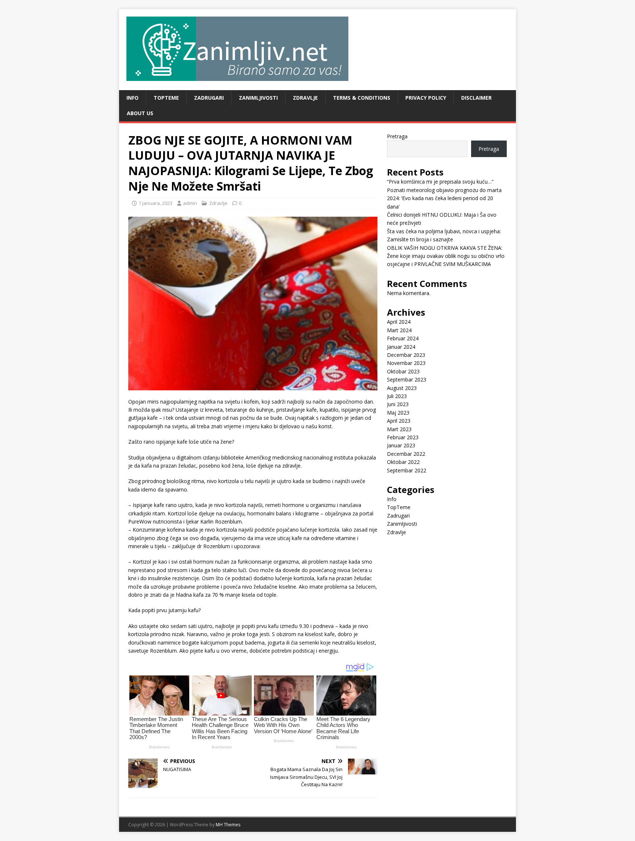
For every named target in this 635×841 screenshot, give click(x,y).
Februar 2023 (403, 437)
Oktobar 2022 (403, 461)
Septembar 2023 (406, 379)
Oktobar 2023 (403, 371)
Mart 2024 (399, 330)
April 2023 (398, 420)
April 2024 (398, 321)
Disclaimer (476, 97)
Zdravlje (305, 97)
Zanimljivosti (258, 97)
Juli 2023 (397, 396)
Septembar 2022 (406, 470)
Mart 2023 (399, 429)
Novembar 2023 (406, 362)
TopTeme (166, 97)
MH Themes (228, 825)
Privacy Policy (425, 97)
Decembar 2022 (406, 453)
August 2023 (402, 387)
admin (190, 203)
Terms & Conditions (361, 97)
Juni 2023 (398, 404)
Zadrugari (209, 97)
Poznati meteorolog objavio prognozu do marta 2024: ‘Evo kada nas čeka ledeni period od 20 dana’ (444, 198)
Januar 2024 (401, 346)
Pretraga (397, 136)
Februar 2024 (403, 338)
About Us (140, 113)
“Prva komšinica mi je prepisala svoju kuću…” (440, 181)
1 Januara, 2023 (155, 203)
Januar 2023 (401, 445)
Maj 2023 (398, 412)
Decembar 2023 (406, 354)
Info (132, 97)
